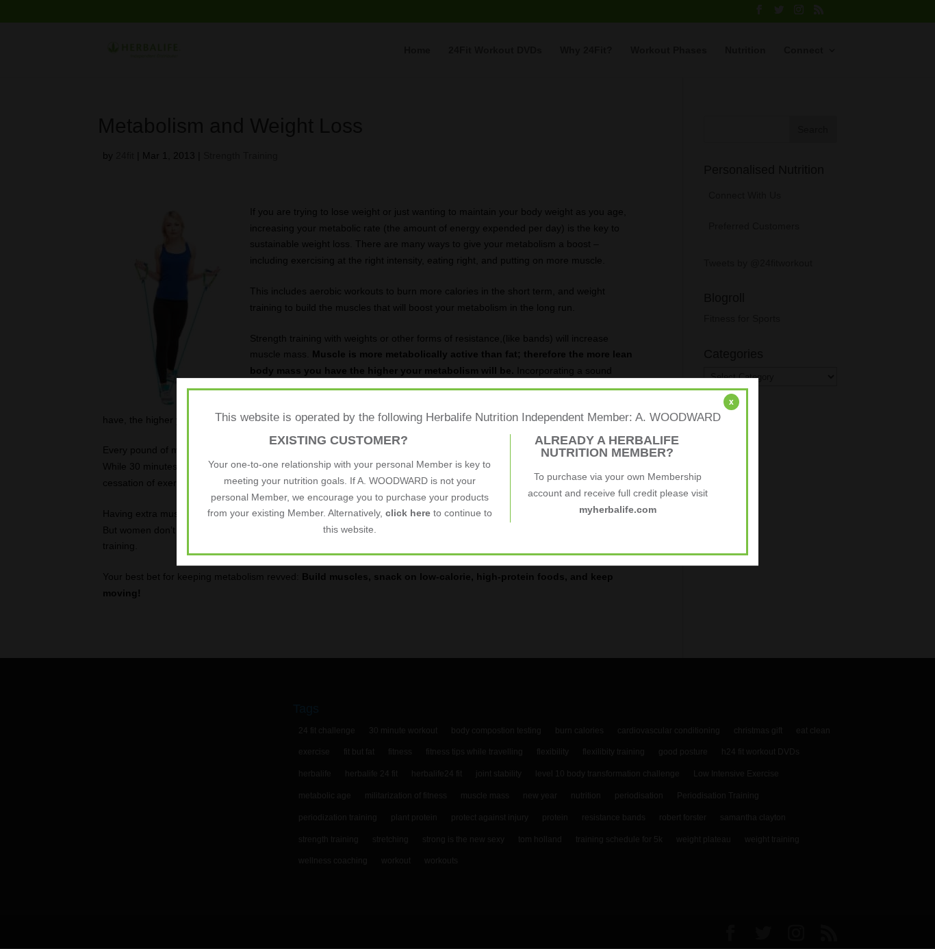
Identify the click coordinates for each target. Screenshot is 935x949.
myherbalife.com (617, 509)
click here (408, 512)
